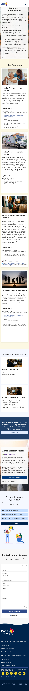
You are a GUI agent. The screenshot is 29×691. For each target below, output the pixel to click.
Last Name (4, 573)
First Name (4, 568)
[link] (25, 3)
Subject (3, 588)
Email (3, 578)
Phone (3, 583)
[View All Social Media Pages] (14, 676)
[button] (14, 510)
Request (4, 598)
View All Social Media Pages (7, 676)
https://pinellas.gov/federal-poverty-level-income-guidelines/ (14, 116)
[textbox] (14, 593)
